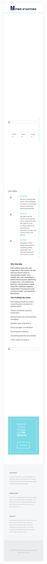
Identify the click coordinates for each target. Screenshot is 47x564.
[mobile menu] (40, 8)
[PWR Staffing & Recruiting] (23, 8)
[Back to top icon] (23, 545)
